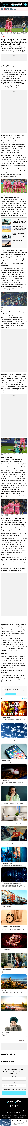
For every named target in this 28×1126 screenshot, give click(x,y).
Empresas (19, 1110)
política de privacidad (20, 1089)
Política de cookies (22, 1115)
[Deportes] (9, 9)
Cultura (7, 1112)
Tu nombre (14, 1076)
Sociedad (8, 1110)
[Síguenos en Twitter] (12, 1106)
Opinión (24, 1110)
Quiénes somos (10, 1117)
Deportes (3, 36)
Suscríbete (3, 6)
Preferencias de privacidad (20, 1117)
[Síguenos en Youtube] (17, 1106)
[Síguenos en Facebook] (10, 1106)
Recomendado (19, 1112)
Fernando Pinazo (5, 65)
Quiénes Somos (4, 4)
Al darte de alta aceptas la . (15, 1089)
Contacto (4, 1117)
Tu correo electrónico (14, 1082)
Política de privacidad (12, 1115)
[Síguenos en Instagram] (15, 1106)
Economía (13, 1110)
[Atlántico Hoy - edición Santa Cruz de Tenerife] (17, 4)
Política (3, 1110)
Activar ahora (10, 694)
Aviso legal (4, 1115)
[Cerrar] (26, 1121)
